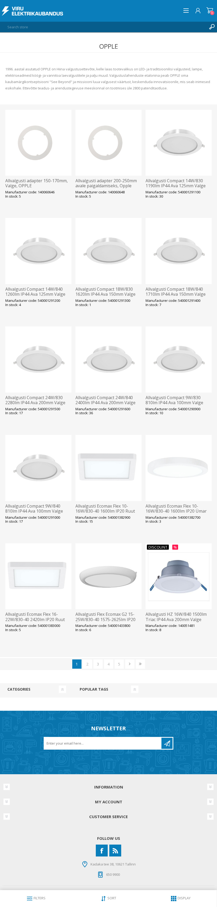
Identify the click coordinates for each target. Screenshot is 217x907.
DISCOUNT (158, 547)
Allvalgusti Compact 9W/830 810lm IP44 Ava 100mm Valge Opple (174, 403)
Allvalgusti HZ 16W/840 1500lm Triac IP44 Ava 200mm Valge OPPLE (176, 619)
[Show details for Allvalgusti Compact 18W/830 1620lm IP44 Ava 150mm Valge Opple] (108, 251)
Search (211, 27)
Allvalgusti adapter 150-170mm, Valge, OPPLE (36, 183)
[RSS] (115, 850)
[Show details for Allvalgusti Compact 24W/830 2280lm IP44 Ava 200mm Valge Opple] (38, 359)
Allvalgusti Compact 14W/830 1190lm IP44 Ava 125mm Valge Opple (176, 186)
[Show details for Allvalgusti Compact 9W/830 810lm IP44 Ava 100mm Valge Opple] (179, 359)
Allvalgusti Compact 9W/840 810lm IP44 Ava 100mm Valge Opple (34, 511)
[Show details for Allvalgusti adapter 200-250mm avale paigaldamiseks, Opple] (108, 143)
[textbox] (103, 27)
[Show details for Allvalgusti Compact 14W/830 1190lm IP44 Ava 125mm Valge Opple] (179, 143)
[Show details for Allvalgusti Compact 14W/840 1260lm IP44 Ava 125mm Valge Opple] (38, 251)
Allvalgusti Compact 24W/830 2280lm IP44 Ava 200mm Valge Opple (35, 403)
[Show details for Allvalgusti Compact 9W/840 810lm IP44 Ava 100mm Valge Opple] (38, 468)
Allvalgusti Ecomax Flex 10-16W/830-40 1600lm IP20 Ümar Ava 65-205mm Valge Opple (176, 511)
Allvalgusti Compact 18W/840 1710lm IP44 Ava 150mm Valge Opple (176, 294)
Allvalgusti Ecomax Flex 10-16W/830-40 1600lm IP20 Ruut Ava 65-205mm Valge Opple (105, 511)
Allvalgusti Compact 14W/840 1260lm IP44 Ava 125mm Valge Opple (35, 294)
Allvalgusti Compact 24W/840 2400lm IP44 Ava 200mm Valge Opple (105, 403)
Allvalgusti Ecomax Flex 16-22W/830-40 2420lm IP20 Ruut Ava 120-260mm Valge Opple (35, 619)
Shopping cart (210, 10)
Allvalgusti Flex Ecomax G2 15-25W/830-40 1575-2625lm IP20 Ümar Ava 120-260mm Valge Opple (105, 622)
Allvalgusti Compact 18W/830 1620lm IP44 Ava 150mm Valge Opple (105, 294)
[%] (148, 545)
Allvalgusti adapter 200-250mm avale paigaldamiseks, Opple (106, 183)
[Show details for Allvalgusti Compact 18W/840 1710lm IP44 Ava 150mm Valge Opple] (179, 251)
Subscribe (167, 743)
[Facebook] (102, 850)
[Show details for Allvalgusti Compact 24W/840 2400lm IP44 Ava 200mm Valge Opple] (108, 359)
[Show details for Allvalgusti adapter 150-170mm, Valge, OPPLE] (38, 143)
